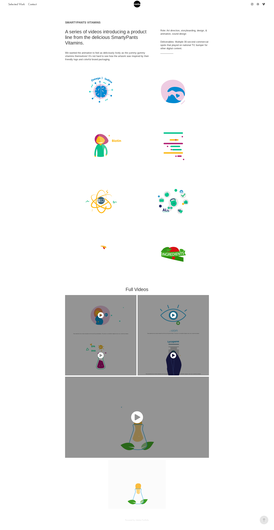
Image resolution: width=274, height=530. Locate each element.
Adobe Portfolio (142, 520)
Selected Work (16, 4)
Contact (32, 4)
